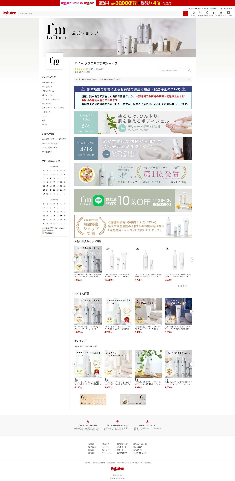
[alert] (133, 79)
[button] (226, 8)
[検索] (185, 13)
